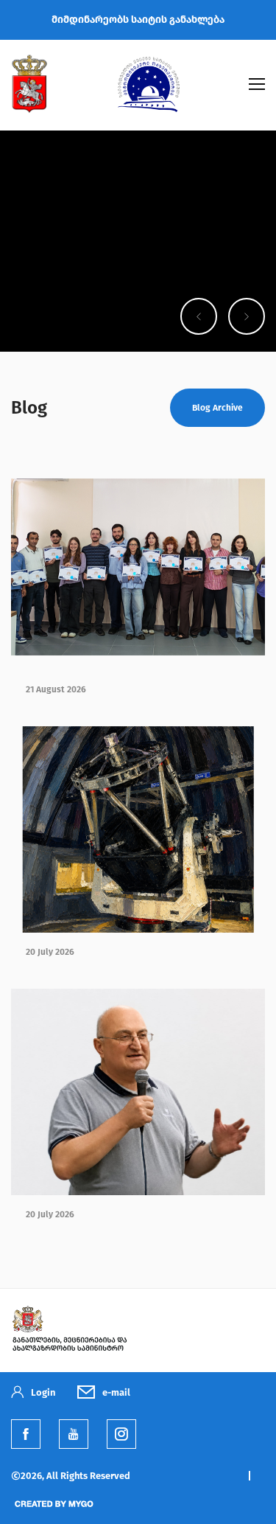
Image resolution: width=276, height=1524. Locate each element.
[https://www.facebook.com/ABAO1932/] (25, 1434)
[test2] (69, 1351)
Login (43, 1392)
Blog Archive (217, 408)
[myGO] (53, 1510)
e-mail (116, 1392)
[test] (121, 1434)
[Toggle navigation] (257, 84)
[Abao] (149, 108)
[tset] (73, 1434)
